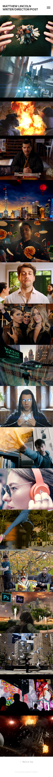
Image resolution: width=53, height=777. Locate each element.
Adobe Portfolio (31, 772)
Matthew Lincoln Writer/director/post (21, 7)
